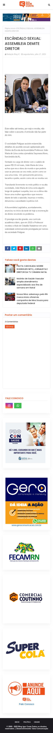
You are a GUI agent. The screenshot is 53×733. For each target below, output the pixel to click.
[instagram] (9, 405)
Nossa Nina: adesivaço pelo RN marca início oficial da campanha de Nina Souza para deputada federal (32, 299)
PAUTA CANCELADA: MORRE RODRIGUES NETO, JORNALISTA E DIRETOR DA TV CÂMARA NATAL (32, 269)
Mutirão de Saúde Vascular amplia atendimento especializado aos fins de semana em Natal (30, 283)
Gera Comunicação (40, 729)
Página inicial (10, 28)
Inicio (17, 722)
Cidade (37, 722)
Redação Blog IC (13, 54)
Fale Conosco (26, 704)
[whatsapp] (17, 405)
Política (27, 722)
